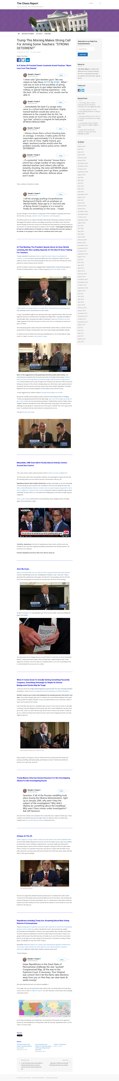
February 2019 (82, 274)
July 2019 (80, 259)
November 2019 (83, 248)
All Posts (39, 33)
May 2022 (81, 189)
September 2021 (83, 194)
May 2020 (81, 231)
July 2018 (80, 293)
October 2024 (82, 169)
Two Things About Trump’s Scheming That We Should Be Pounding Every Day (86, 105)
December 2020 (83, 211)
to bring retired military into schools (52, 392)
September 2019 (83, 254)
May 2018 (81, 299)
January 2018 (82, 310)
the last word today (28, 412)
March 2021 (81, 203)
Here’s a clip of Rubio (23, 499)
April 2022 (81, 191)
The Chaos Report (27, 3)
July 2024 (80, 177)
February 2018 (82, 307)
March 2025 (81, 155)
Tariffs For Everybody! (60, 1044)
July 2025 (80, 149)
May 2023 (81, 180)
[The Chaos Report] (59, 20)
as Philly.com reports (36, 990)
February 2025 (82, 157)
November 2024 (83, 166)
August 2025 (81, 146)
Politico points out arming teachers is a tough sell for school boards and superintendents (43, 308)
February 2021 (82, 206)
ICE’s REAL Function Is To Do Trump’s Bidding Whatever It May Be (89, 110)
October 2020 (82, 217)
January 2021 (82, 208)
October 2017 (82, 319)
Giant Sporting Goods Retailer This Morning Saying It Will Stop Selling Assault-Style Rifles (43, 1047)
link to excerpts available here (58, 473)
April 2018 (81, 302)
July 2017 (80, 327)
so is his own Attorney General (34, 820)
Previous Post (32, 1064)
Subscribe (48, 33)
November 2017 (83, 316)
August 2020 (81, 223)
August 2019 (81, 257)
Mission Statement (28, 33)
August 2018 (81, 291)
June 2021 (81, 200)
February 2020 (82, 240)
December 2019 (83, 245)
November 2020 (83, 214)
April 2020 (81, 234)
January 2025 (82, 160)
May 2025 (81, 152)
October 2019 (82, 251)
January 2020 (82, 242)
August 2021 (81, 197)
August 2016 (81, 339)
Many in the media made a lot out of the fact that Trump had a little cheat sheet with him (43, 572)
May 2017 (81, 333)
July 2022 (80, 183)
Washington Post (27, 613)
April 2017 (81, 336)
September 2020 (83, 220)
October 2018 (82, 285)
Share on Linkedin (28, 60)
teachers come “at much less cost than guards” (46, 216)
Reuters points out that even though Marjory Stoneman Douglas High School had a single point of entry (43, 379)
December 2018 (83, 279)
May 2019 (81, 265)
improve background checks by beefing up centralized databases (49, 691)
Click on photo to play (40, 336)
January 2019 (82, 276)
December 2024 (83, 163)
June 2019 (81, 262)
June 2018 (81, 296)
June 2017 (81, 330)
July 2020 (80, 225)
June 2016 (81, 341)
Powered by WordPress (38, 1078)
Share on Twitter (23, 60)
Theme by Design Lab (52, 1078)
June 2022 (81, 186)
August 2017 (81, 324)
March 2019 (81, 271)
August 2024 (81, 174)
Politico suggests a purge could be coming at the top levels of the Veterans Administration (44, 839)
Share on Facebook (19, 60)
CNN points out (61, 319)
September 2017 (83, 322)
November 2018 (83, 282)
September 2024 (83, 172)
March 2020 (81, 237)
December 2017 (83, 313)
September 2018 (83, 288)
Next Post (58, 1062)
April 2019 (81, 268)
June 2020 (81, 228)
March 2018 (81, 305)
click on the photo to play (57, 269)
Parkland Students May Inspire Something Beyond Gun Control (24, 1046)
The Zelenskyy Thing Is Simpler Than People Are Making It (88, 124)
